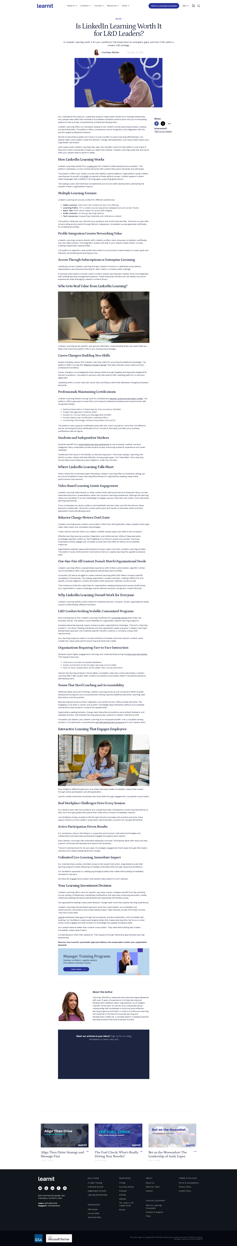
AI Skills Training (95, 1183)
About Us (150, 1183)
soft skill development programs (109, 722)
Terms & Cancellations (189, 1183)
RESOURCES (125, 1178)
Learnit (61, 917)
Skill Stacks (93, 1209)
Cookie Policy (185, 1191)
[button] (72, 6)
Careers (149, 1191)
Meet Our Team (153, 1187)
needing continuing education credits (126, 398)
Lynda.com (92, 166)
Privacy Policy (185, 1187)
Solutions (93, 1178)
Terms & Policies (188, 1178)
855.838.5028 (51, 1203)
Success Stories (126, 1187)
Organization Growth (97, 1191)
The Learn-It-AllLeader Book (126, 1204)
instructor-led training (137, 654)
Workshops (94, 1205)
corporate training (119, 618)
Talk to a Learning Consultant (164, 6)
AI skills (85, 176)
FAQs (148, 1216)
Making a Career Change (95, 365)
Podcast (123, 1191)
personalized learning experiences (94, 444)
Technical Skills (94, 1217)
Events (122, 1209)
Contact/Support (155, 1200)
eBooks (122, 1199)
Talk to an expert (163, 131)
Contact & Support (154, 1212)
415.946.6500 (54, 1205)
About (149, 1178)
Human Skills (93, 1213)
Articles (122, 1195)
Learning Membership (97, 1195)
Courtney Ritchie (110, 52)
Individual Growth (95, 1187)
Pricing (122, 1183)
